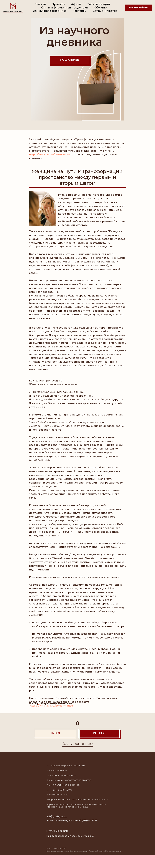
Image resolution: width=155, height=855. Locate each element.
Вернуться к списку (78, 744)
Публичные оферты (57, 830)
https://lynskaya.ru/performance (50, 154)
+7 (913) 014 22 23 (88, 820)
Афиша (76, 4)
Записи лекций (98, 4)
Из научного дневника (49, 11)
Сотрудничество (105, 11)
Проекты (58, 4)
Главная (40, 4)
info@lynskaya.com (57, 816)
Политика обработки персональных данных (70, 836)
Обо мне (100, 7)
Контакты (80, 11)
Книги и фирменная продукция (64, 7)
